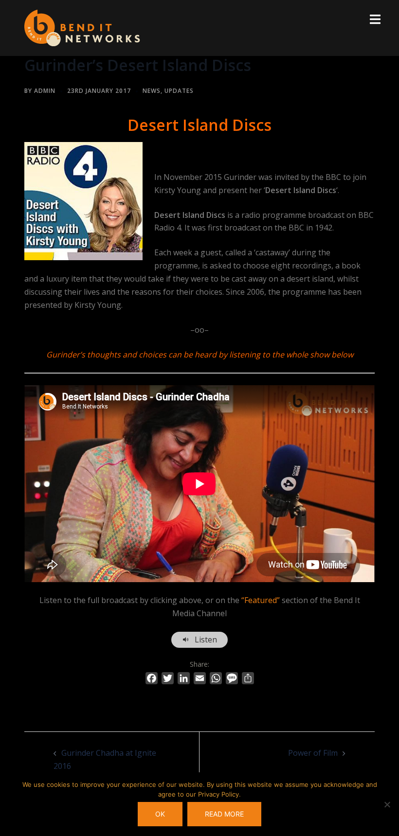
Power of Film (313, 752)
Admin (44, 91)
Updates (179, 91)
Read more (224, 814)
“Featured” (260, 600)
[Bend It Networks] (82, 27)
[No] (387, 804)
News (152, 91)
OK (160, 814)
